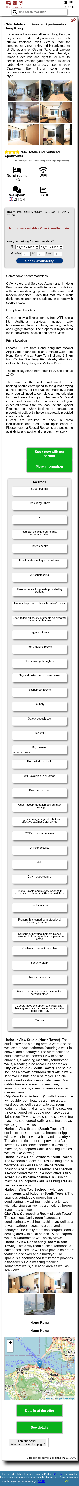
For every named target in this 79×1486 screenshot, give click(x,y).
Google (58, 1474)
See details (39, 1427)
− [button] (10, 1349)
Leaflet (49, 1398)
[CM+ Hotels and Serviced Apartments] (23, 91)
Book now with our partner (49, 453)
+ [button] (10, 1342)
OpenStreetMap (65, 1398)
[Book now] (73, 20)
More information (49, 466)
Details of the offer (39, 1410)
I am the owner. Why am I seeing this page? (28, 1442)
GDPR (41, 1481)
